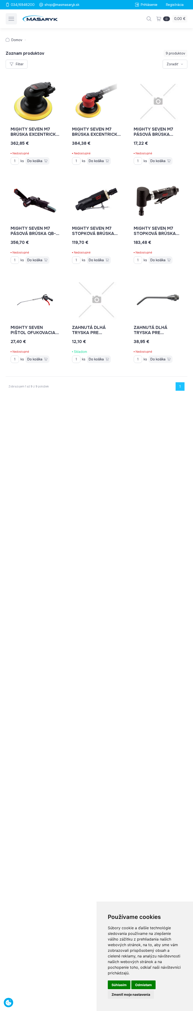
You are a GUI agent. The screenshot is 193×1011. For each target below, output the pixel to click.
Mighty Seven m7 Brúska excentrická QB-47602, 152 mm (96, 134)
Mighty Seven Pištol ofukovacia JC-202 (33, 332)
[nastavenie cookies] (8, 1002)
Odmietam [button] (143, 985)
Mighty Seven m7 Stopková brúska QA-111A (93, 233)
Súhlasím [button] (119, 985)
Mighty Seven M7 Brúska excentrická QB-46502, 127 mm (35, 134)
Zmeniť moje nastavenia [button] (131, 994)
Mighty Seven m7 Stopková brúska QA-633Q (155, 233)
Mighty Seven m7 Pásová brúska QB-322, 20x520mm (33, 233)
